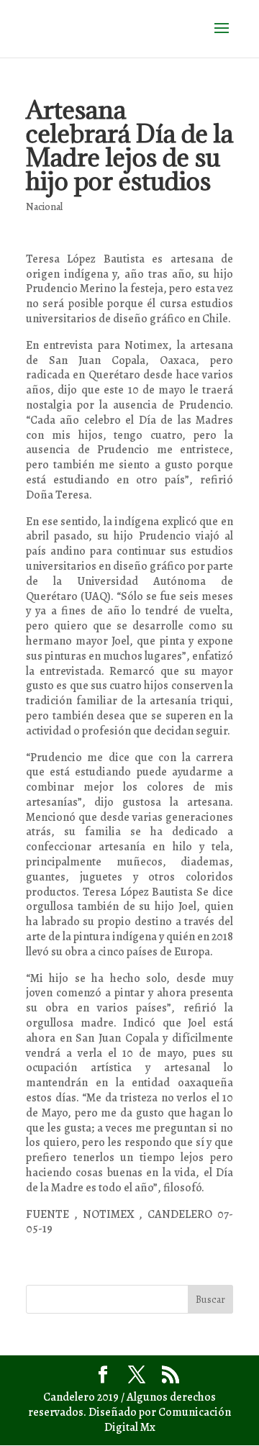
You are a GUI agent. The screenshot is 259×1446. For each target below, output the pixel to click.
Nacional (44, 207)
